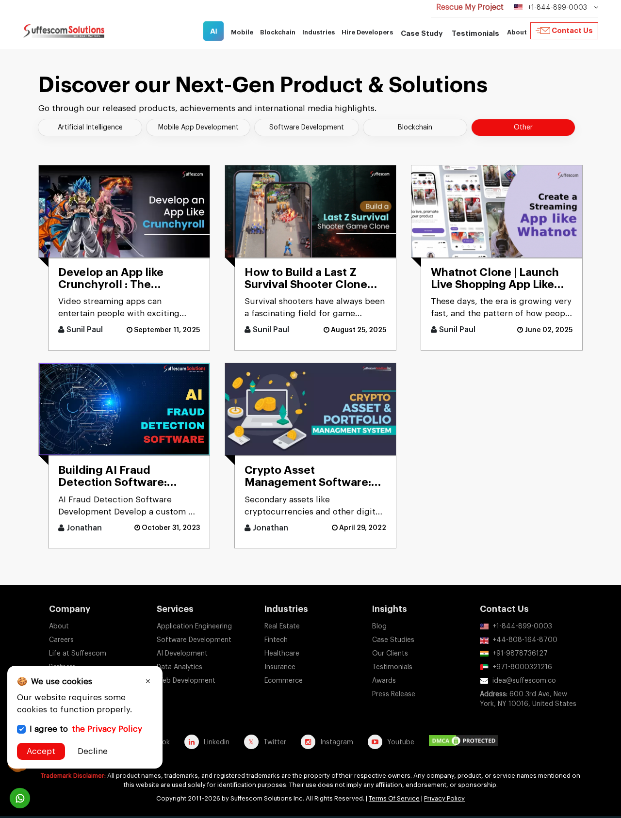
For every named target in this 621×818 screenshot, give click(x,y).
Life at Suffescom (77, 653)
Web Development (186, 680)
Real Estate (282, 626)
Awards (384, 680)
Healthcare (281, 653)
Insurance (279, 667)
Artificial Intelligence (90, 127)
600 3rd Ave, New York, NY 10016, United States (528, 699)
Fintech (276, 640)
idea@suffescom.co (524, 680)
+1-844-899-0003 (522, 626)
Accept (41, 751)
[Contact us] (20, 798)
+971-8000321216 (522, 667)
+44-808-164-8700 (524, 640)
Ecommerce (283, 680)
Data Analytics (179, 667)
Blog (379, 626)
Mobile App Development (198, 127)
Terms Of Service (394, 798)
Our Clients (390, 653)
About (59, 626)
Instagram (336, 742)
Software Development (306, 127)
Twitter (274, 742)
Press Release (393, 694)
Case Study (422, 33)
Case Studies (393, 640)
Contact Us (572, 30)
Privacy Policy (444, 798)
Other (523, 127)
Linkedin (216, 742)
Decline (93, 751)
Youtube (400, 742)
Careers (61, 640)
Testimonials (475, 33)
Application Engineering (194, 626)
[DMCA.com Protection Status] (466, 742)
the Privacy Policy (107, 729)
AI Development (182, 653)
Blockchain (415, 127)
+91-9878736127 (520, 653)
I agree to (86, 729)
